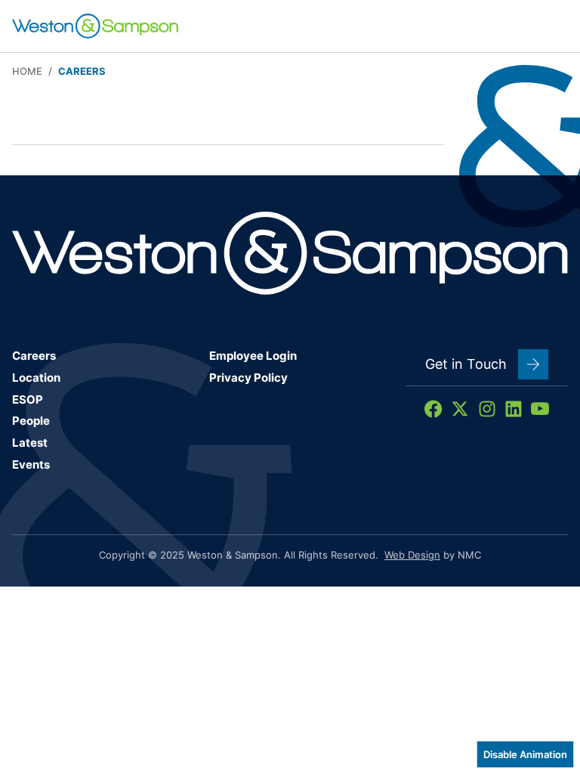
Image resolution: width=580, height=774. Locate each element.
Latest (30, 442)
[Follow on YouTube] (540, 409)
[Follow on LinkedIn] (513, 409)
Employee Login (253, 355)
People (31, 420)
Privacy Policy (248, 377)
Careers (34, 355)
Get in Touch (466, 364)
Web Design (412, 555)
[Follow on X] (460, 409)
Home (27, 71)
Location (36, 377)
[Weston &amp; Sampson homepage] (95, 26)
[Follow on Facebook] (433, 409)
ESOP (27, 399)
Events (31, 464)
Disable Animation (525, 754)
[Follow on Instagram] (487, 409)
